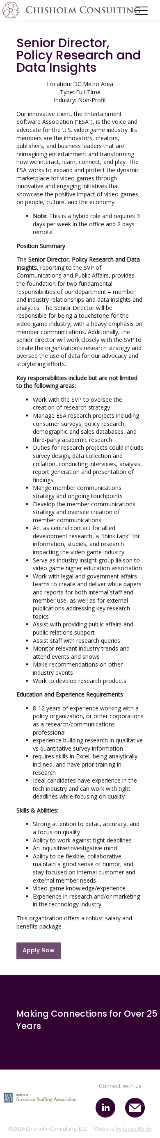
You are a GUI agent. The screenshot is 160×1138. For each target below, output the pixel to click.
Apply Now (39, 950)
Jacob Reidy (137, 1128)
